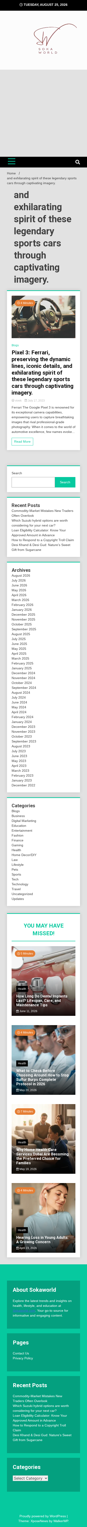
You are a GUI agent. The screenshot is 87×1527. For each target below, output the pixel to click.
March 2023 (20, 770)
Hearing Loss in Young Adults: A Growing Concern (42, 1239)
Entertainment (22, 830)
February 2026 (22, 605)
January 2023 (22, 780)
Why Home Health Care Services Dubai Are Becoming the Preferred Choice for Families (42, 1156)
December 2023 (23, 727)
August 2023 (21, 746)
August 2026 (21, 575)
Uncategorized (22, 894)
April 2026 (19, 595)
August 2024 (21, 692)
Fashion (17, 835)
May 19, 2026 (28, 1169)
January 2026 (22, 609)
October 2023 (22, 736)
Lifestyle (18, 864)
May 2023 (19, 761)
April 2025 (19, 653)
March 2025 (20, 658)
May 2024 (19, 707)
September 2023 (24, 741)
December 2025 (23, 614)
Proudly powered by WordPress (43, 1516)
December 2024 (23, 673)
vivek (18, 400)
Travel (16, 889)
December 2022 (23, 785)
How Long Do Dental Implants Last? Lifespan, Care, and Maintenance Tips (42, 1000)
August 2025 (21, 634)
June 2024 (19, 702)
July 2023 (19, 751)
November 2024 (23, 678)
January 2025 (22, 668)
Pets (15, 869)
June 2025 (19, 644)
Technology (20, 884)
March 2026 (20, 600)
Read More (22, 441)
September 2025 (24, 629)
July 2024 (19, 697)
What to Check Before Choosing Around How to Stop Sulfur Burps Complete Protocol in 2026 (42, 1077)
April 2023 (19, 766)
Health (16, 850)
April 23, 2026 (28, 1248)
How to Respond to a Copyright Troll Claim (43, 540)
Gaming (17, 845)
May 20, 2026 (28, 1090)
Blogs (15, 345)
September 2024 (24, 688)
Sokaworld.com (24, 1310)
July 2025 (19, 639)
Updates (18, 899)
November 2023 (23, 731)
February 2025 (22, 663)
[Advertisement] (43, 113)
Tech (15, 879)
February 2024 (22, 717)
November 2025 (23, 619)
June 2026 (19, 585)
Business (18, 816)
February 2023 (22, 775)
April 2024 (19, 712)
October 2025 (22, 624)
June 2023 (19, 756)
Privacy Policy (23, 1358)
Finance (17, 840)
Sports (16, 874)
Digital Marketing (24, 821)
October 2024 (22, 683)
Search (17, 473)
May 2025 (19, 649)
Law (15, 860)
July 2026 (19, 580)
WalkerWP (60, 1521)
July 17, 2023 (36, 400)
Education (19, 825)
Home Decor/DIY (24, 855)
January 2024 (22, 722)
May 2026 (19, 590)
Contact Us (21, 1353)
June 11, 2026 (28, 1011)
